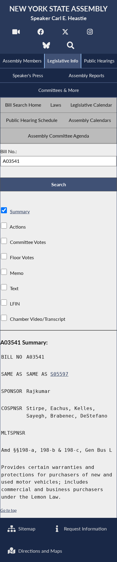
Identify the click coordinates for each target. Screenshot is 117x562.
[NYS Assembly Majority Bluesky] (46, 47)
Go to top (8, 510)
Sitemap (26, 528)
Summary (20, 211)
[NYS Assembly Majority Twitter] (65, 33)
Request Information (85, 528)
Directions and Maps (39, 551)
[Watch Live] (16, 33)
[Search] (70, 47)
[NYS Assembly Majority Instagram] (90, 33)
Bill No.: (8, 151)
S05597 (59, 374)
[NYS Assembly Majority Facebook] (40, 33)
